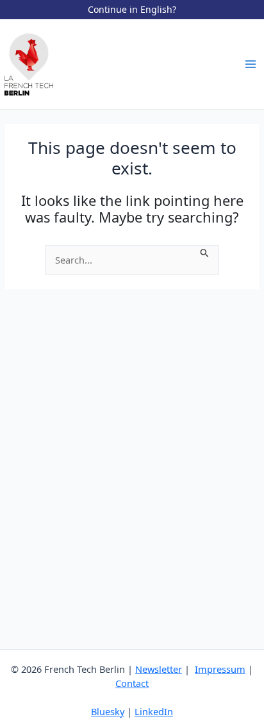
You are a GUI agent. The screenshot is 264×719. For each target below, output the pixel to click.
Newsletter (158, 669)
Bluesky (107, 711)
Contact (132, 683)
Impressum (220, 669)
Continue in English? (132, 9)
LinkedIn (154, 711)
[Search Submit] (205, 252)
